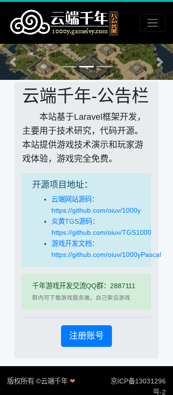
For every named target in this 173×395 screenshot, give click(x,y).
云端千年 (54, 381)
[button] (13, 62)
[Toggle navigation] (152, 23)
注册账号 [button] (86, 336)
